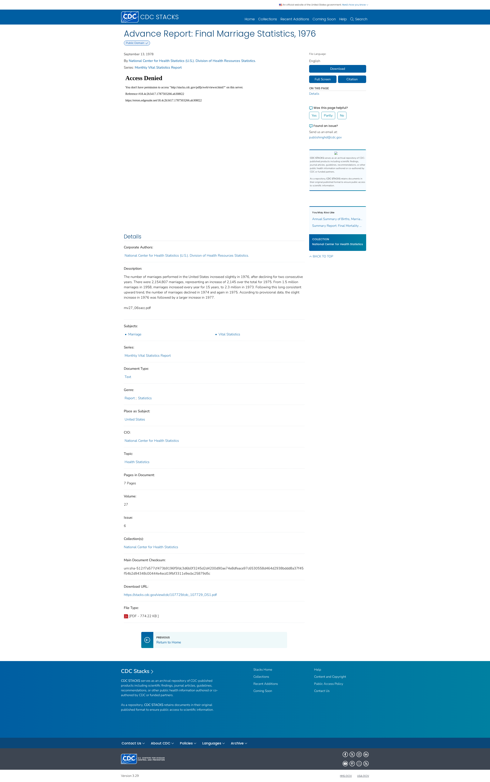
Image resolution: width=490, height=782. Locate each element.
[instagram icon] (359, 754)
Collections (267, 19)
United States (135, 419)
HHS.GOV (346, 776)
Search (361, 19)
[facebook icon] (345, 754)
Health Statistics (137, 462)
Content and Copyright (330, 676)
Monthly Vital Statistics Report (158, 67)
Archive (237, 743)
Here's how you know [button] (354, 4)
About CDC (160, 743)
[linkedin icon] (366, 754)
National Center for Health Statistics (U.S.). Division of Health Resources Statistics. (192, 60)
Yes (314, 115)
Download (337, 69)
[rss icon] (366, 764)
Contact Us (322, 691)
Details (314, 93)
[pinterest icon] (352, 764)
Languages (211, 743)
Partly (328, 115)
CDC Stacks (135, 671)
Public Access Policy (328, 684)
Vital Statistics (229, 334)
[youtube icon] (345, 764)
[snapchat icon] (359, 764)
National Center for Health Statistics (152, 440)
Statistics (145, 398)
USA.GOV (363, 776)
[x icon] (352, 754)
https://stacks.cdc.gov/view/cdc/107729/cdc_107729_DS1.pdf (170, 594)
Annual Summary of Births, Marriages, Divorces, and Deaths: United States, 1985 (337, 219)
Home (250, 19)
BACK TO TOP (323, 256)
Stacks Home (262, 669)
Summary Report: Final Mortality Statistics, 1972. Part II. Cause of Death (337, 225)
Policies (186, 743)
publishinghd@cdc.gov (325, 137)
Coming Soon (324, 19)
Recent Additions (294, 19)
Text (128, 377)
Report (130, 398)
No (342, 115)
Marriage (134, 334)
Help (343, 19)
